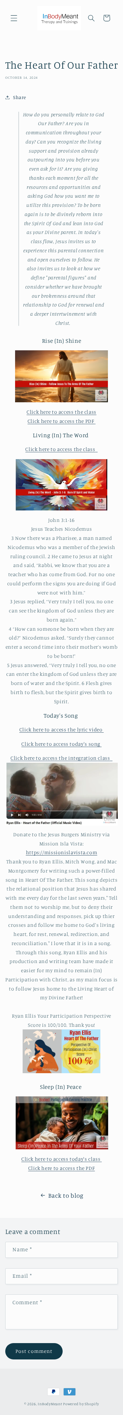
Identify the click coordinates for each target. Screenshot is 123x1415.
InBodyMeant (50, 1404)
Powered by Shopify (81, 1404)
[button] (13, 17)
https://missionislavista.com (61, 852)
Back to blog (66, 1195)
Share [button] (19, 97)
